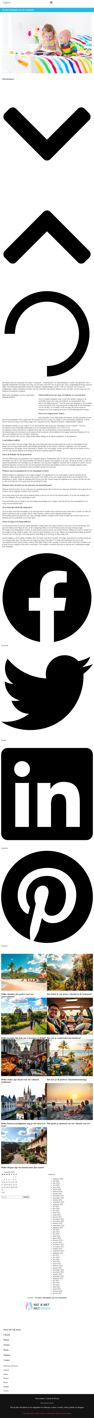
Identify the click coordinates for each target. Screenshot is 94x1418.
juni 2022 (56, 1283)
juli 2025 (56, 1206)
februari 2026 (57, 1191)
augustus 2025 (58, 1204)
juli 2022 (56, 1280)
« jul (2, 1192)
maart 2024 (57, 1238)
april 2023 (56, 1261)
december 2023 (58, 1244)
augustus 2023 (58, 1253)
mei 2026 (56, 1185)
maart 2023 (57, 1264)
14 (11, 1182)
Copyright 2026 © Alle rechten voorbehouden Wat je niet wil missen (47, 1413)
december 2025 (58, 1196)
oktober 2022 (57, 1274)
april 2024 (56, 1236)
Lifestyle (30, 1298)
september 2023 (58, 1251)
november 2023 (58, 1247)
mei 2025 (56, 1211)
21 (11, 1185)
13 (9, 1182)
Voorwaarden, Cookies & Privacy (47, 1398)
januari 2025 (57, 1217)
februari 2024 (57, 1240)
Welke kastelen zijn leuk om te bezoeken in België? (23, 1038)
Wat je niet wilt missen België (12, 1315)
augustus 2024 (58, 1228)
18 (5, 1185)
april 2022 (56, 1287)
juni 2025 (56, 1209)
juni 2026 (56, 1183)
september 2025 (58, 1202)
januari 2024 (57, 1242)
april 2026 (56, 1187)
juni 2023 (56, 1257)
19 (7, 1185)
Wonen (6, 1340)
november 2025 (58, 1198)
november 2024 (58, 1221)
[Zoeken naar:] (11, 1197)
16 (16, 1182)
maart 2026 (57, 1189)
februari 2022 (57, 1291)
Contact (6, 1360)
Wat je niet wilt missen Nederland (13, 1319)
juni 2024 (56, 1232)
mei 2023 (56, 1259)
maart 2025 (57, 1215)
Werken (6, 1345)
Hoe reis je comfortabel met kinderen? (64, 1038)
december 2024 (58, 1219)
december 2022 (58, 1270)
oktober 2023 (57, 1249)
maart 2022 (57, 1289)
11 (5, 1182)
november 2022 (58, 1272)
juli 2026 (56, 1181)
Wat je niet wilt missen (12, 1330)
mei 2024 (56, 1234)
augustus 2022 (58, 1278)
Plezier (6, 1350)
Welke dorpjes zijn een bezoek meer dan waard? (22, 1167)
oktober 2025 (57, 1200)
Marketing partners (47, 1403)
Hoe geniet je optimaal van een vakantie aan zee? (69, 1123)
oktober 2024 (57, 1223)
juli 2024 (56, 1230)
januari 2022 (57, 1293)
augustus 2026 (58, 1179)
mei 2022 (56, 1285)
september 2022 (58, 1276)
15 (14, 1182)
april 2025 (56, 1213)
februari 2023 (57, 1266)
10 (2, 1182)
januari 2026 (57, 1194)
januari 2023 (57, 1268)
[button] (51, 2)
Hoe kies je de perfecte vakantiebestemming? (67, 1079)
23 (16, 1185)
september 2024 (58, 1225)
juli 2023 (56, 1255)
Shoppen (6, 1355)
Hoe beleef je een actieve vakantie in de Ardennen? (69, 994)
